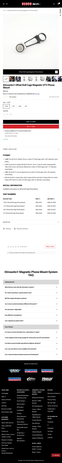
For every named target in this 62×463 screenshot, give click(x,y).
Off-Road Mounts (37, 406)
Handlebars (20, 410)
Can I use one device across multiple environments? (21, 349)
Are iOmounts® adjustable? (13, 309)
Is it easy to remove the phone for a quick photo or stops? (22, 332)
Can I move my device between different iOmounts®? (21, 304)
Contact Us (5, 431)
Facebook (50, 422)
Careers (4, 403)
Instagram (50, 428)
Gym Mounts (36, 423)
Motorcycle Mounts (38, 397)
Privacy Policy (51, 399)
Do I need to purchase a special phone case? (18, 293)
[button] (28, 247)
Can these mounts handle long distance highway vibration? (23, 343)
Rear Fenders (21, 404)
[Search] (7, 4)
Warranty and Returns (53, 393)
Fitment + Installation (9, 149)
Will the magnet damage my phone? (16, 298)
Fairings (19, 413)
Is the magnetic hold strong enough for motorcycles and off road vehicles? (27, 337)
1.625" (6, 106)
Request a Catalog (7, 440)
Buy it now (31, 126)
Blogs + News (36, 452)
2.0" (26, 106)
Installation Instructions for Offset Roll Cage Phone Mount (20, 189)
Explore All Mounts (37, 438)
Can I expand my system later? (14, 321)
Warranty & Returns (22, 228)
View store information (11, 136)
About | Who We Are (7, 423)
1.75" (13, 106)
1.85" (19, 106)
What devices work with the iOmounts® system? (19, 287)
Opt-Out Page (51, 403)
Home (4, 10)
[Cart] (58, 4)
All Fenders (20, 407)
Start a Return (51, 396)
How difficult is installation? (13, 315)
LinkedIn (50, 437)
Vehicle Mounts (37, 432)
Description (6, 222)
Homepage (5, 393)
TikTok (49, 434)
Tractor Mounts (36, 420)
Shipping (8, 228)
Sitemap (4, 406)
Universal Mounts (37, 435)
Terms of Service (52, 406)
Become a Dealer (7, 409)
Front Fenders (21, 401)
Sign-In (4, 396)
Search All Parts (6, 399)
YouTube (50, 431)
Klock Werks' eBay (7, 412)
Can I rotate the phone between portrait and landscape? (22, 354)
